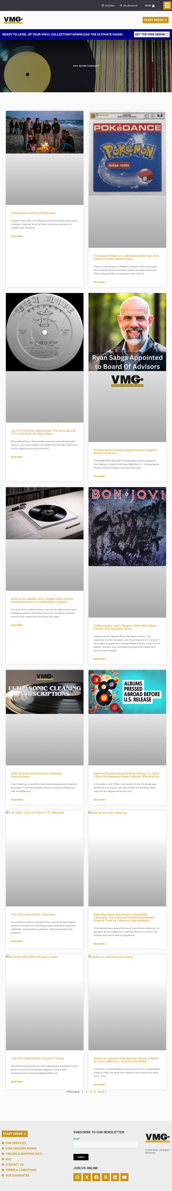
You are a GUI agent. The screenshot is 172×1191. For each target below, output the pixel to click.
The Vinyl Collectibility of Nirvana (33, 914)
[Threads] (106, 1177)
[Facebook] (96, 1177)
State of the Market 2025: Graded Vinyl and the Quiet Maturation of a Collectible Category (42, 600)
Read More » (17, 236)
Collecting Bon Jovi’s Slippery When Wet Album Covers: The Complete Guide (125, 627)
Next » (102, 1092)
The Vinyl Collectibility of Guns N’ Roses (37, 1058)
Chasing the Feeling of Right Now (33, 213)
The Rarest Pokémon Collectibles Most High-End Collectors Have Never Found (126, 257)
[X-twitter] (87, 1177)
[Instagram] (77, 1177)
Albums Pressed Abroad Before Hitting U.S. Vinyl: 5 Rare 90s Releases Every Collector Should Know (126, 775)
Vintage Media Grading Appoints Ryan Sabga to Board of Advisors (125, 451)
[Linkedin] (115, 1177)
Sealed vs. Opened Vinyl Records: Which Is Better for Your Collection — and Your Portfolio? (126, 1060)
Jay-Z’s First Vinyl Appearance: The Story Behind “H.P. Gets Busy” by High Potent (43, 432)
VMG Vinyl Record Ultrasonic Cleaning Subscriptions (36, 775)
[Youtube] (124, 1177)
